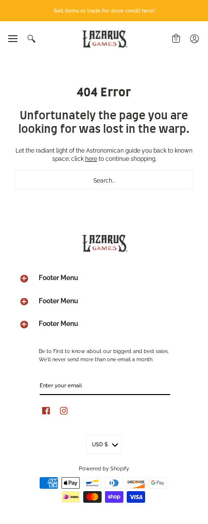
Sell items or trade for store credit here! (104, 10)
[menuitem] (12, 38)
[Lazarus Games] (104, 39)
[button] (12, 38)
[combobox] (104, 179)
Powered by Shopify (104, 468)
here (91, 158)
